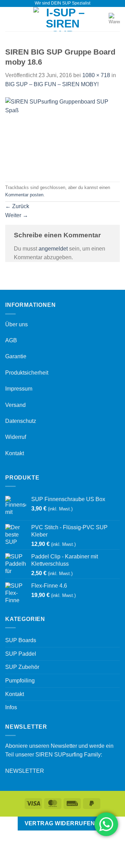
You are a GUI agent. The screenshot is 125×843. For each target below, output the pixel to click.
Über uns (16, 324)
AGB (11, 340)
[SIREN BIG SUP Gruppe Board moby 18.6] (62, 135)
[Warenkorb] (114, 19)
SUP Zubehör (22, 667)
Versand (15, 405)
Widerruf (15, 437)
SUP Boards (20, 640)
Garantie (15, 356)
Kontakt (14, 453)
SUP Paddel (20, 654)
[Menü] (9, 18)
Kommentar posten (24, 194)
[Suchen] (101, 19)
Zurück (17, 206)
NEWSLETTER (24, 771)
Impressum (18, 389)
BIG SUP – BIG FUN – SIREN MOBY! (52, 84)
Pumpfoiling (20, 681)
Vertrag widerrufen (60, 823)
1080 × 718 (96, 75)
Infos (11, 707)
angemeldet (53, 249)
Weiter (16, 215)
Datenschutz (20, 421)
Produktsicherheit (26, 373)
